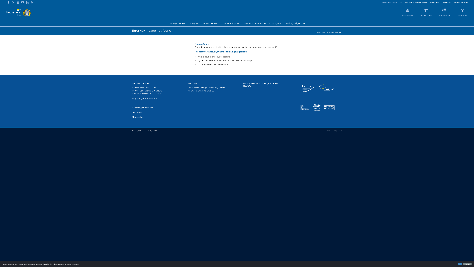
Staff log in (137, 112)
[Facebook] (8, 2)
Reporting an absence (143, 108)
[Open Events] (426, 10)
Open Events (426, 15)
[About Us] (462, 10)
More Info (467, 264)
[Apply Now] (408, 10)
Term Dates (408, 2)
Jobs (401, 2)
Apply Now (407, 15)
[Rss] (32, 2)
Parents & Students (421, 2)
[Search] (304, 23)
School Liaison (434, 2)
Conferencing (446, 2)
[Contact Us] (444, 10)
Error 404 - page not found (151, 30)
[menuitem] (401, 2)
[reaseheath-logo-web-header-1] (18, 12)
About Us (462, 15)
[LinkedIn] (27, 2)
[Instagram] (18, 2)
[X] (13, 2)
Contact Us (444, 15)
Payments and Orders (461, 2)
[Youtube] (22, 2)
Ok (460, 264)
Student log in (139, 117)
